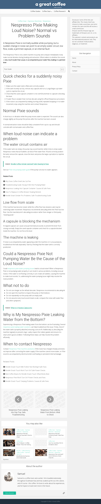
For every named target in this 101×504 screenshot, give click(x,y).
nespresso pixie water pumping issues (21, 268)
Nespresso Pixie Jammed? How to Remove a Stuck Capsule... (56, 456)
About (74, 62)
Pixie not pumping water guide (19, 170)
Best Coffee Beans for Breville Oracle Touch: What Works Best (27, 374)
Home (74, 58)
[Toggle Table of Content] (61, 69)
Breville (18, 450)
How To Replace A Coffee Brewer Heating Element (23, 192)
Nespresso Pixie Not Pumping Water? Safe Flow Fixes (56, 435)
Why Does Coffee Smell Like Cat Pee (18, 181)
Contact (74, 71)
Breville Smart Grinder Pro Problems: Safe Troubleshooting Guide (28, 195)
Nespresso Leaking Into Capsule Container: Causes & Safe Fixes (28, 188)
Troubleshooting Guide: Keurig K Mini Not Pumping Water (25, 185)
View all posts (9, 493)
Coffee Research (60, 11)
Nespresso (47, 21)
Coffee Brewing (26, 450)
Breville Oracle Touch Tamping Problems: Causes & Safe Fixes (27, 381)
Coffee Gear (46, 11)
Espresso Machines (35, 21)
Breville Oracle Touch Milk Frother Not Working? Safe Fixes (25, 367)
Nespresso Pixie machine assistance (22, 349)
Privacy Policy (76, 66)
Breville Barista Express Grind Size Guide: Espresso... (16, 457)
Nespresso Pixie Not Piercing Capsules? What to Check (24, 435)
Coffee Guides (35, 11)
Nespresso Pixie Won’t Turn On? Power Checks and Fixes (25, 377)
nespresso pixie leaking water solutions (17, 327)
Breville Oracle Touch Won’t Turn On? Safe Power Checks (25, 370)
